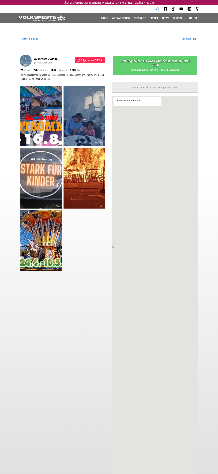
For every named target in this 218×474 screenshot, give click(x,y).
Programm (139, 18)
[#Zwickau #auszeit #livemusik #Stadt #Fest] (41, 116)
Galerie (194, 18)
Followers (59, 70)
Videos (25, 70)
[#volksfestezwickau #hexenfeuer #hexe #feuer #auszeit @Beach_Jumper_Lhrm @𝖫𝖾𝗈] (84, 178)
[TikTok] (173, 8)
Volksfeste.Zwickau (46, 59)
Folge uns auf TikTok (91, 60)
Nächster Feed (190, 38)
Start (105, 18)
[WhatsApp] (197, 8)
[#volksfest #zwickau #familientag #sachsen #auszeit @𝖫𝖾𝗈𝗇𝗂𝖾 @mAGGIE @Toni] (41, 240)
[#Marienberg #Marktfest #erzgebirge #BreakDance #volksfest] (84, 116)
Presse (154, 18)
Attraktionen (121, 18)
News (165, 18)
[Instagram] (189, 8)
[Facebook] (165, 8)
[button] (158, 9)
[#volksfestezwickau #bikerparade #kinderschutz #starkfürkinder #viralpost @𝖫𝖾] (41, 178)
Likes (76, 70)
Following (41, 70)
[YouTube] (181, 8)
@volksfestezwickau (43, 62)
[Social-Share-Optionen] (23, 144)
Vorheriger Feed (28, 38)
